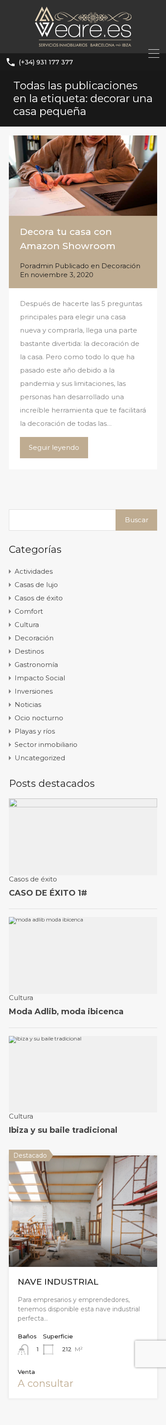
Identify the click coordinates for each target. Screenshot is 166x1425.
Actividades (34, 571)
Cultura (27, 624)
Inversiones (34, 691)
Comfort (29, 611)
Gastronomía (36, 664)
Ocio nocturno (39, 718)
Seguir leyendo (54, 447)
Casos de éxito (39, 598)
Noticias (28, 704)
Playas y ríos (35, 731)
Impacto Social (40, 678)
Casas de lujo (36, 584)
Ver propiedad (83, 1244)
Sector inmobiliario (46, 744)
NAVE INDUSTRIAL (58, 1282)
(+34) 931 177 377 (46, 62)
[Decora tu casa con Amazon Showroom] (83, 175)
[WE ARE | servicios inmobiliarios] (83, 42)
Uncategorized (40, 758)
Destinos (29, 651)
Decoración (120, 266)
